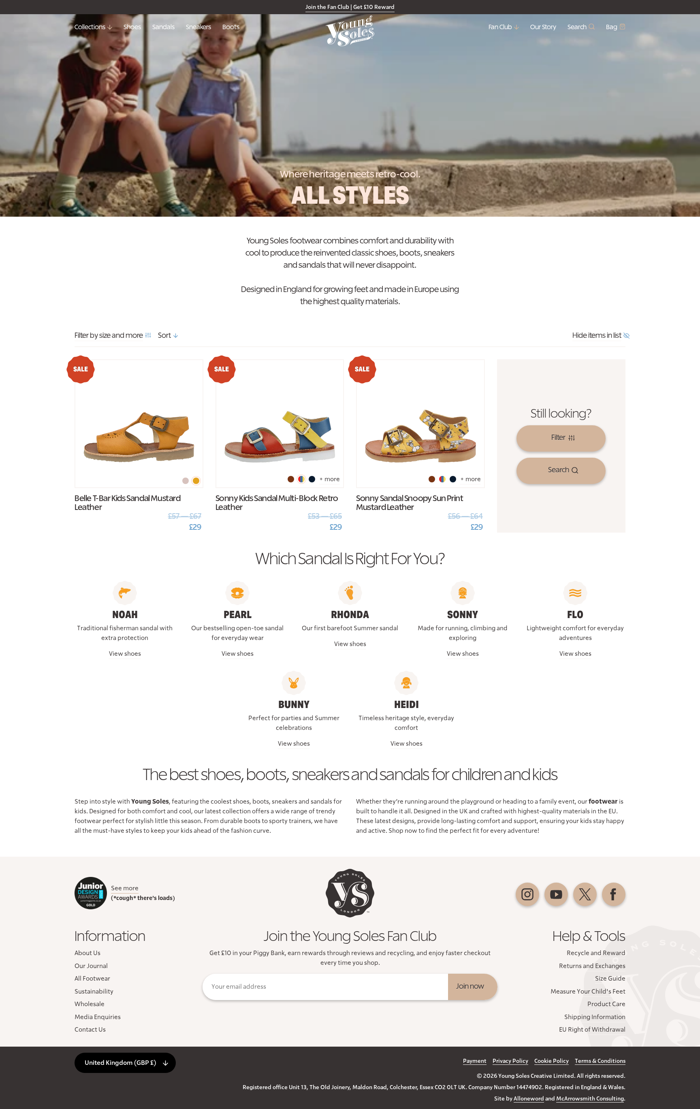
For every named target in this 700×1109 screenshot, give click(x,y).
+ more (329, 479)
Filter (558, 437)
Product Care (606, 1004)
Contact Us (90, 1029)
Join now (470, 986)
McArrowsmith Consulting (590, 1099)
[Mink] (185, 481)
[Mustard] (196, 481)
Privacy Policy (510, 1061)
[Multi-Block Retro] (301, 479)
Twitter (585, 894)
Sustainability (94, 991)
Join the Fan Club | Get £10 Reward (350, 7)
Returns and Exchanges (592, 966)
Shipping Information (594, 1017)
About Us (87, 953)
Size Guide (610, 978)
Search (577, 27)
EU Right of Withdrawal (592, 1029)
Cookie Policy (551, 1061)
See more (125, 888)
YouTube (556, 894)
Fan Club (500, 27)
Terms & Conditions (600, 1061)
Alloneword (529, 1099)
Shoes (132, 27)
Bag (611, 27)
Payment (475, 1061)
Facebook (613, 894)
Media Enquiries (98, 1017)
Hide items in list (596, 335)
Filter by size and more (109, 335)
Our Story (543, 27)
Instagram (527, 894)
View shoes (125, 653)
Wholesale (90, 1004)
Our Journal (91, 966)
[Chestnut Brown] (291, 479)
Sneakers (198, 27)
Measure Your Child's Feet (588, 991)
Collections (90, 27)
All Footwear (92, 978)
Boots (230, 27)
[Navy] (312, 479)
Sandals (163, 27)
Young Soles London (350, 30)
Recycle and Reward (596, 953)
